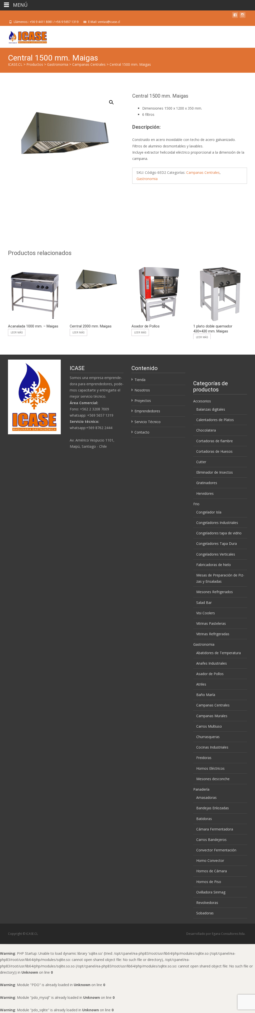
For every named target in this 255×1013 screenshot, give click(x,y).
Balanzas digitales (210, 409)
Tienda (139, 379)
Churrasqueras (208, 736)
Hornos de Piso (208, 881)
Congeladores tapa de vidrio (219, 533)
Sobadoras (205, 913)
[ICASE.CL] (24, 36)
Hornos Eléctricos (210, 768)
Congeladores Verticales (215, 554)
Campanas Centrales (203, 172)
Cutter (201, 461)
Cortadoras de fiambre (214, 441)
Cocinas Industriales (212, 747)
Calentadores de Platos (215, 419)
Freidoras (203, 757)
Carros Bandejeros (211, 839)
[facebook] (235, 15)
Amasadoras (206, 797)
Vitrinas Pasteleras (211, 623)
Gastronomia (147, 178)
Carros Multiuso (209, 726)
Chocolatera (206, 430)
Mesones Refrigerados (214, 591)
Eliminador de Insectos (214, 472)
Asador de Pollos (210, 673)
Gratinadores (206, 482)
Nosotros (142, 390)
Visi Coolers (205, 613)
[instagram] (243, 15)
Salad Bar (204, 602)
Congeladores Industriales (217, 522)
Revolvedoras (207, 902)
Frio (196, 504)
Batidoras (204, 818)
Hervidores (205, 493)
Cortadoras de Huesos (214, 451)
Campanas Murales (211, 715)
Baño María (205, 694)
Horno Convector (210, 860)
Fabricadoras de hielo (213, 564)
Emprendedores (147, 411)
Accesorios (202, 401)
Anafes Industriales (211, 663)
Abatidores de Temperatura (218, 652)
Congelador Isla (208, 512)
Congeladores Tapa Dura (216, 543)
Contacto (141, 432)
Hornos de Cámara (211, 871)
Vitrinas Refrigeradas (212, 634)
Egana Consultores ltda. (228, 934)
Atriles (201, 684)
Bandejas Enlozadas (212, 808)
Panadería (201, 789)
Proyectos (142, 400)
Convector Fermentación (216, 850)
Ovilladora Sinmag (210, 892)
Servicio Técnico (147, 421)
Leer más (17, 332)
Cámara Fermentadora (214, 829)
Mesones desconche (213, 778)
